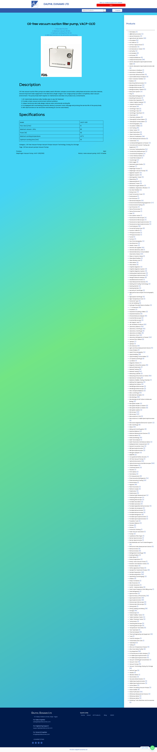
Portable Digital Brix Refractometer (139, 506)
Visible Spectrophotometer (137, 681)
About (89, 715)
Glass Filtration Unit (134, 260)
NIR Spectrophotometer (136, 448)
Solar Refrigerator (134, 591)
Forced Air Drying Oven (135, 228)
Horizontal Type (133, 301)
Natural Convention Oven (136, 446)
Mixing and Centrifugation (136, 429)
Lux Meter (132, 361)
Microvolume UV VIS (135, 416)
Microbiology (133, 397)
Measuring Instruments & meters (138, 376)
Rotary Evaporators (134, 559)
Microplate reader (134, 403)
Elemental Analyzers (135, 200)
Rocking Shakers (134, 555)
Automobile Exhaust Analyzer (137, 77)
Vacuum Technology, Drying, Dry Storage (65, 145)
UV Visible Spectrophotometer (138, 655)
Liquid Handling (133, 354)
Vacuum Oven (133, 662)
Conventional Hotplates (136, 153)
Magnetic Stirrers (134, 363)
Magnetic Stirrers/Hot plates (137, 365)
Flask (130, 213)
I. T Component (133, 307)
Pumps (131, 534)
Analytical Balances (134, 57)
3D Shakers (132, 32)
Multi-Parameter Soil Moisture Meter (139, 442)
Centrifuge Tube (134, 109)
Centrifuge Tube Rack (135, 113)
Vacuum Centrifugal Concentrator (139, 660)
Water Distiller (133, 689)
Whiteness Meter (134, 696)
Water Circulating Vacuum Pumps (139, 687)
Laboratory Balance (134, 326)
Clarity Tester (133, 130)
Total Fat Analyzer (134, 638)
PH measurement (134, 476)
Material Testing (134, 369)
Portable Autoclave (134, 504)
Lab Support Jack (134, 322)
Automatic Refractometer (136, 74)
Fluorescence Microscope (136, 217)
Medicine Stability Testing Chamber (139, 380)
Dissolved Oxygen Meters (136, 185)
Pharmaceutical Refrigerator (137, 478)
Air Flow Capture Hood (135, 45)
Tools (130, 636)
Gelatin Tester (133, 245)
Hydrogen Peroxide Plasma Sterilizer (139, 305)
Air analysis (132, 40)
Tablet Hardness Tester (136, 617)
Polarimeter (132, 491)
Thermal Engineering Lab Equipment (139, 634)
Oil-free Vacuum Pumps (34, 145)
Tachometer (133, 621)
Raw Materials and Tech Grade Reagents (141, 542)
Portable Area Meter (135, 502)
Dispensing (132, 179)
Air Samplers (132, 53)
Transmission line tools (135, 640)
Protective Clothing (134, 529)
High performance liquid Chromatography (141, 292)
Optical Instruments (135, 461)
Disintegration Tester (135, 177)
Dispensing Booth (134, 181)
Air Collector (132, 42)
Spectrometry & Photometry (137, 596)
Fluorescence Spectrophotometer (139, 222)
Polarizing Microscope (135, 497)
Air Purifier (132, 51)
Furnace (131, 239)
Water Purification (134, 692)
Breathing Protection (135, 98)
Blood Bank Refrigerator (136, 96)
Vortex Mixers (133, 685)
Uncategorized (133, 651)
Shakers (131, 578)
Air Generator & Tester (135, 49)
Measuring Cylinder (134, 373)
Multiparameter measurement (138, 444)
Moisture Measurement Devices (138, 433)
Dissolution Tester (134, 183)
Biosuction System (134, 91)
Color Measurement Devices (137, 138)
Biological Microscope (135, 85)
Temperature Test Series (136, 628)
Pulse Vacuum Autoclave (136, 532)
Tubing (131, 645)
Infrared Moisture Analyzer (136, 316)
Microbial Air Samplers (135, 395)
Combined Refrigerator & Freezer (138, 143)
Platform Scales (133, 489)
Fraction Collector (134, 230)
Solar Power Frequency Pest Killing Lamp (140, 589)
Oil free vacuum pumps (31, 147)
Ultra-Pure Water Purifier (136, 649)
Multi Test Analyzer (134, 440)
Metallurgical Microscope (136, 386)
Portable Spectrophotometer (137, 517)
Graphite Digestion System (137, 269)
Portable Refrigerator (135, 514)
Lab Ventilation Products (136, 324)
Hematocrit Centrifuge (136, 290)
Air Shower (132, 55)
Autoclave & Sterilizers (135, 70)
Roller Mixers (132, 557)
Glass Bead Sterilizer (135, 258)
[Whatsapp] (152, 748)
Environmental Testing (135, 205)
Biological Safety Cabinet (136, 89)
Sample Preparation (135, 572)
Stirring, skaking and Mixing (136, 608)
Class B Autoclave (134, 132)
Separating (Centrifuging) (136, 576)
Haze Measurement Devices (137, 282)
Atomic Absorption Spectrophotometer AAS (141, 66)
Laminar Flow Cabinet (135, 339)
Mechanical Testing (135, 378)
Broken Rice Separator (135, 100)
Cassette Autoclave (135, 104)
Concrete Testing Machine (137, 149)
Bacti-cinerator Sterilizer (136, 79)
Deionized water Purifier (136, 164)
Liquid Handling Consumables (137, 356)
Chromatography (134, 124)
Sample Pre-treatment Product (138, 570)
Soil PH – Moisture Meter (136, 587)
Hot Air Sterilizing (134, 303)
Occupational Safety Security (137, 457)
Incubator (132, 309)
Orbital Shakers (133, 465)
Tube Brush (132, 643)
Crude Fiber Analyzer (135, 158)
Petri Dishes (132, 474)
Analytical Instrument (135, 59)
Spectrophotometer (135, 598)
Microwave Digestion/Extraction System (140, 423)
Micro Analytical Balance (136, 391)
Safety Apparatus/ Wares (136, 568)
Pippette (131, 484)
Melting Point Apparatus (136, 382)
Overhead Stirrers (134, 467)
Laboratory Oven (134, 335)
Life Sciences (133, 346)
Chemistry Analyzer (135, 117)
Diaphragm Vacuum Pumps (137, 170)
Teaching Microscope (135, 623)
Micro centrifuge (134, 393)
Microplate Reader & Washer (137, 405)
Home (83, 715)
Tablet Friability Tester (135, 615)
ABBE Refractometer (135, 34)
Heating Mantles (134, 288)
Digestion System (134, 173)
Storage (131, 611)
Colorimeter (132, 141)
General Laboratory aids (136, 250)
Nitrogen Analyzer (134, 452)
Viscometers (133, 677)
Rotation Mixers (133, 566)
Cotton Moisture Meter (135, 156)
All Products (96, 715)
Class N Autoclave (134, 134)
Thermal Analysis (134, 632)
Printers (131, 525)
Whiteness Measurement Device (138, 694)
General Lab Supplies (135, 247)
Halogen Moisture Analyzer (136, 277)
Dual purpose (133, 196)
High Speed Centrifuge (135, 297)
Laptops (131, 341)
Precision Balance (134, 523)
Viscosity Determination (136, 679)
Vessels (131, 672)
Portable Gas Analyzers (135, 508)
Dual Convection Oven (135, 194)
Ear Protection (133, 198)
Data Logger (132, 162)
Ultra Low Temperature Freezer (138, 647)
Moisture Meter (133, 435)
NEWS (112, 715)
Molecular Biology (134, 437)
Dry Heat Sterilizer (134, 190)
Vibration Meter (133, 675)
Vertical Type (133, 670)
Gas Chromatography (135, 241)
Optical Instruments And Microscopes (140, 463)
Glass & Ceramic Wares (136, 256)
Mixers (131, 427)
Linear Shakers (133, 350)
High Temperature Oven (136, 299)
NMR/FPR (131, 455)
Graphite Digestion (134, 267)
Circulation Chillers (134, 126)
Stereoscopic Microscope (136, 602)
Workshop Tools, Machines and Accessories (141, 700)
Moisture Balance (134, 431)
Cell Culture (132, 106)
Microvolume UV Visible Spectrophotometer (141, 418)
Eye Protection (133, 207)
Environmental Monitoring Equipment (140, 203)
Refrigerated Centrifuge (136, 553)
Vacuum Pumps (47, 145)
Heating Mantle (133, 286)
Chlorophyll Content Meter (137, 119)
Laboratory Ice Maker (135, 333)
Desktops (132, 166)
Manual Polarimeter (135, 367)
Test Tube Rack (133, 630)
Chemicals (132, 115)
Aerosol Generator (134, 36)
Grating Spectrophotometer (137, 273)
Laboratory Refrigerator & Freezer (138, 337)
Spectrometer (133, 593)
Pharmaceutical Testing (136, 480)
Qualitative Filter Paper (135, 536)
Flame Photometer (134, 209)
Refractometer (133, 549)
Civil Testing (132, 128)
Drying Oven (132, 192)
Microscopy (132, 412)
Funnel (131, 237)
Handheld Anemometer (136, 280)
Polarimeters (133, 493)
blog (130, 94)
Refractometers (134, 551)
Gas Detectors (133, 243)
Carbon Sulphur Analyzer (136, 102)
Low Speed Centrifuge (135, 358)
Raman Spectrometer (135, 538)
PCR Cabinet (133, 472)
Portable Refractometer (136, 510)
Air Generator (133, 47)
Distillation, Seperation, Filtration (138, 188)
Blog (105, 715)
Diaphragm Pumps (134, 168)
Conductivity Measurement (137, 151)
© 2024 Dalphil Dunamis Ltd (78, 750)
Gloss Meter (132, 262)
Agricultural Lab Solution (136, 38)
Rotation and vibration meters (138, 564)
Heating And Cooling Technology (138, 284)
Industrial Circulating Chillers (137, 311)
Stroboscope (133, 613)
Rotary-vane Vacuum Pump (137, 561)
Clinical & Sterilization (135, 136)
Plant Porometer (134, 487)
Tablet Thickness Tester (136, 619)
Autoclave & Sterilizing (135, 72)
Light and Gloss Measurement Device (140, 348)
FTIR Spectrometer (134, 233)
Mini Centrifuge (133, 425)
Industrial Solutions (134, 314)
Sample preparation (135, 574)
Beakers (131, 81)
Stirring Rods (132, 606)
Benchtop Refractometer (136, 83)
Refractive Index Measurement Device (140, 546)
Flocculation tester (134, 215)
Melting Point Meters (135, 384)
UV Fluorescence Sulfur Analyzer (138, 653)
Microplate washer (134, 410)
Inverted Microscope (135, 318)
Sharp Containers (134, 581)
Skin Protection (133, 583)
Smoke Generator (134, 585)
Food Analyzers (133, 226)
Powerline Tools (133, 521)
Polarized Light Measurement (137, 495)
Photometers (133, 482)
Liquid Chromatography (136, 352)
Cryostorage (133, 160)
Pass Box (131, 470)
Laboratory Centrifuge (135, 329)
